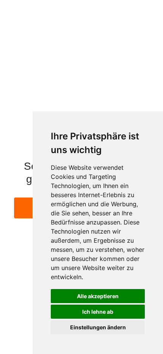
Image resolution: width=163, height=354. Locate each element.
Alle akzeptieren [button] (98, 296)
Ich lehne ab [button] (97, 311)
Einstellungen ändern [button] (98, 327)
